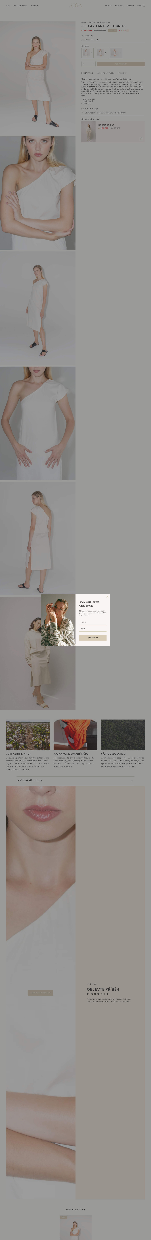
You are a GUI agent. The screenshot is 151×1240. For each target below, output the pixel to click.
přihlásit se (93, 638)
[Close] (107, 596)
